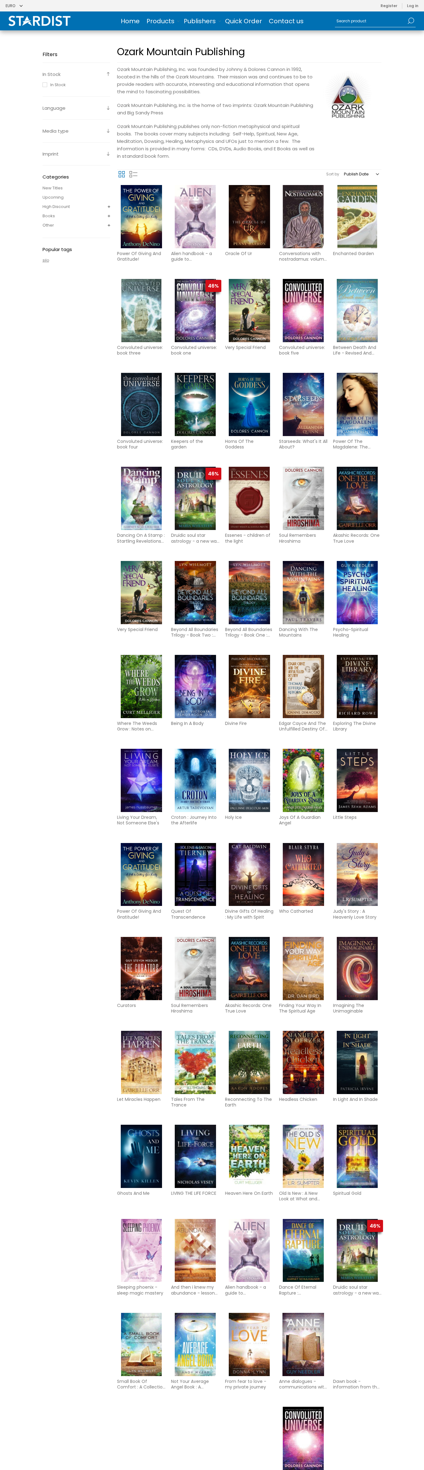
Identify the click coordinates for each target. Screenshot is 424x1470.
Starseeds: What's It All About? (303, 444)
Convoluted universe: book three (140, 350)
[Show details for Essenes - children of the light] (249, 498)
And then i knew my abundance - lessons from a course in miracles (194, 1290)
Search (411, 21)
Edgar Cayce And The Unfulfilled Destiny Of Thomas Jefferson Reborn (302, 726)
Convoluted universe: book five (302, 350)
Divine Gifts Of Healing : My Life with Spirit (249, 914)
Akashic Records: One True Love (356, 538)
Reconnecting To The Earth (248, 1102)
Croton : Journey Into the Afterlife (194, 820)
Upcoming (53, 197)
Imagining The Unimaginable (348, 1008)
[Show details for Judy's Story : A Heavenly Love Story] (357, 874)
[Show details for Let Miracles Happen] (141, 1062)
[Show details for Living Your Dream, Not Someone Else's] (141, 780)
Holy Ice (233, 817)
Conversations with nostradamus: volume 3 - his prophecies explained (303, 256)
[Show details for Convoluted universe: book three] (141, 310)
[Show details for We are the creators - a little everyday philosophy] (195, 1438)
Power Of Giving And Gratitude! (139, 256)
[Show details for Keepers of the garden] (195, 404)
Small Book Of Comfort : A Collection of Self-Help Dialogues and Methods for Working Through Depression (141, 1384)
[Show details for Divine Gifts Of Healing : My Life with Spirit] (249, 874)
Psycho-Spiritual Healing (350, 632)
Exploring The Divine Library (354, 726)
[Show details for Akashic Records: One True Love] (357, 498)
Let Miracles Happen (138, 1099)
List (133, 174)
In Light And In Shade (355, 1099)
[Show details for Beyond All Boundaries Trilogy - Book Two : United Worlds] (195, 592)
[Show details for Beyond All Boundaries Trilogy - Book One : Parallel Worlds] (249, 592)
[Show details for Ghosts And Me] (141, 1156)
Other (48, 225)
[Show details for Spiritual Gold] (357, 1156)
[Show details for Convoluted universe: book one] (195, 310)
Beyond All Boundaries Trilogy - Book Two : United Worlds (194, 632)
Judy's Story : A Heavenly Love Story (355, 914)
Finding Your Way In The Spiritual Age (300, 1008)
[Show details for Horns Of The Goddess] (249, 404)
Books (49, 216)
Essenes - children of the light (247, 538)
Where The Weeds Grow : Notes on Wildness (137, 726)
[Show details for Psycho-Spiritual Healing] (357, 592)
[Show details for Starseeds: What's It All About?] (303, 404)
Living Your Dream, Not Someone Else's (138, 820)
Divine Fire (236, 723)
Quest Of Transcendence (188, 914)
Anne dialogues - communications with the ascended (303, 1384)
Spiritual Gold (347, 1193)
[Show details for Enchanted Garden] (357, 216)
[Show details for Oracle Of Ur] (249, 216)
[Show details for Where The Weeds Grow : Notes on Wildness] (141, 686)
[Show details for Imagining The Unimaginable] (357, 968)
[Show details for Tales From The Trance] (195, 1062)
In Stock (58, 85)
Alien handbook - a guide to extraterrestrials (191, 256)
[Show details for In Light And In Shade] (357, 1062)
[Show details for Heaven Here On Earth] (249, 1156)
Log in (412, 5)
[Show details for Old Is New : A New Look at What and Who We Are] (303, 1156)
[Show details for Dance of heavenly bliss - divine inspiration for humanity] (141, 1438)
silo (46, 260)
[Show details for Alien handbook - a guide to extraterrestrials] (195, 216)
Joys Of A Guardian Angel (300, 820)
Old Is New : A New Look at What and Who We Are (298, 1196)
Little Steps (345, 817)
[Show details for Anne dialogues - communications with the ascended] (303, 1344)
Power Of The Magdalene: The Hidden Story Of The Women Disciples (355, 444)
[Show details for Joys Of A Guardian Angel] (303, 780)
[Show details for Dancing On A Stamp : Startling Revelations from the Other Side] (141, 498)
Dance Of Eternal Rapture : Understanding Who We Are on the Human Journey (303, 1290)
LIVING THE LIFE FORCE (193, 1193)
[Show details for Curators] (141, 968)
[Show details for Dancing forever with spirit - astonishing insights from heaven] (357, 1438)
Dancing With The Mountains (298, 632)
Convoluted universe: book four (140, 444)
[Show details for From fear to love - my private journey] (249, 1344)
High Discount (56, 207)
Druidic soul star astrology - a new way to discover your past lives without (195, 538)
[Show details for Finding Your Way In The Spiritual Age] (303, 968)
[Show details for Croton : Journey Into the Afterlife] (195, 780)
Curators (126, 1005)
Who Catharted (296, 911)
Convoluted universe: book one (194, 350)
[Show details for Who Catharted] (303, 874)
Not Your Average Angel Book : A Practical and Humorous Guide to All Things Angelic (195, 1384)
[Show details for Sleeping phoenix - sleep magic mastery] (141, 1250)
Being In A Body (187, 723)
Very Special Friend (245, 347)
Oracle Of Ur (238, 253)
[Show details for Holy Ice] (249, 780)
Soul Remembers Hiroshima (297, 538)
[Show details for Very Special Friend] (249, 310)
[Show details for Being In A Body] (195, 686)
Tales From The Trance (188, 1102)
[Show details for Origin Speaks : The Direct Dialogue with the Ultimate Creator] (249, 1438)
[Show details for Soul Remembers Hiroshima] (303, 498)
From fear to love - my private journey (245, 1384)
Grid (121, 174)
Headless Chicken (298, 1099)
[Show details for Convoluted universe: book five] (303, 310)
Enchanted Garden (353, 253)
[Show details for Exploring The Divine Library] (357, 686)
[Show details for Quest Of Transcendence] (195, 874)
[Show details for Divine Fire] (249, 686)
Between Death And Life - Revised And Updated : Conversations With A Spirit (356, 350)
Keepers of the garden (187, 444)
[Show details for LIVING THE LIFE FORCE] (195, 1156)
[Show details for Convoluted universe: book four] (141, 404)
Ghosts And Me (133, 1193)
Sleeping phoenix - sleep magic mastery (140, 1290)
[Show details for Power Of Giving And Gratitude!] (141, 216)
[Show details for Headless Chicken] (303, 1062)
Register (389, 5)
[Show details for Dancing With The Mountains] (303, 592)
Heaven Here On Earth (249, 1193)
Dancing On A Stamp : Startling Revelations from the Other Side (141, 538)
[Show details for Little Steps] (357, 780)
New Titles (53, 188)
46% (213, 285)
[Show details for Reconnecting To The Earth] (249, 1062)
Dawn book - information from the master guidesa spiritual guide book (356, 1384)
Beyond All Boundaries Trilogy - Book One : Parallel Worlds (248, 632)
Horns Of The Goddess (239, 444)
